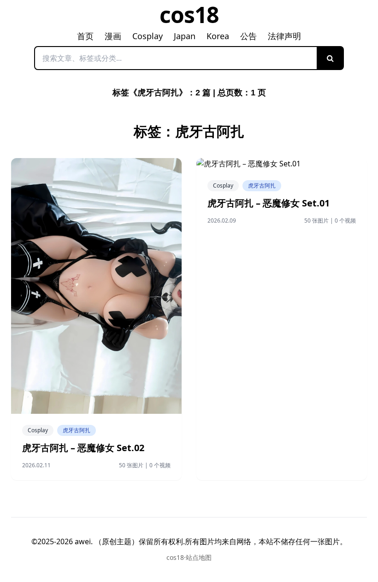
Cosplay (147, 35)
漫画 (113, 35)
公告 (248, 35)
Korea (218, 35)
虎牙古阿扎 (76, 430)
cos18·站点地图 (189, 557)
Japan (184, 35)
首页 (85, 35)
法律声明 (284, 35)
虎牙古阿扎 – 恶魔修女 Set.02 (83, 447)
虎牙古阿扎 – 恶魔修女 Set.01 (268, 203)
